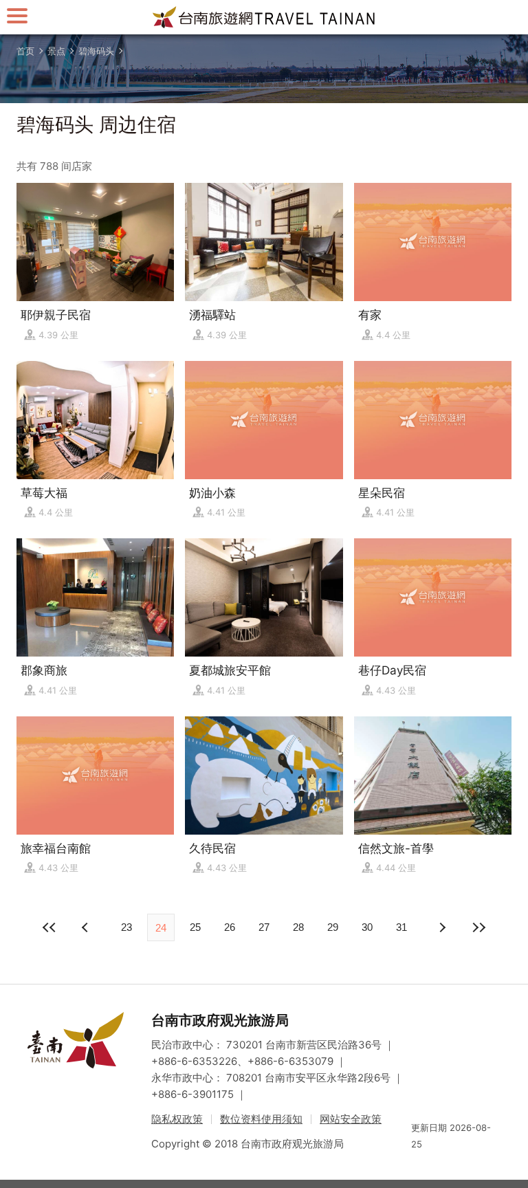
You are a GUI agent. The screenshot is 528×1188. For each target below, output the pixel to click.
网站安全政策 (351, 1118)
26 (229, 927)
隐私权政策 (177, 1118)
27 (264, 927)
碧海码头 (96, 50)
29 (332, 927)
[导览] (17, 15)
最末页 (478, 927)
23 (126, 927)
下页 (86, 927)
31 (401, 927)
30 (367, 927)
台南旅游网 (264, 17)
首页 (25, 50)
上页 (441, 927)
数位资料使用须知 (261, 1118)
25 (195, 927)
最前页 (49, 927)
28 (298, 927)
